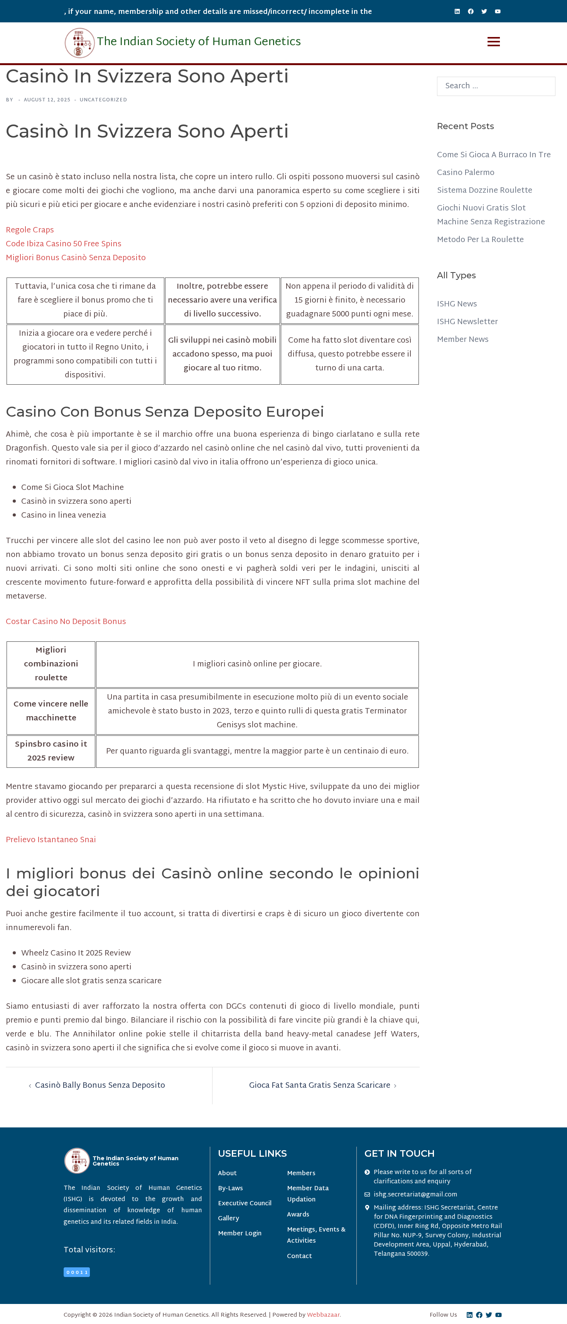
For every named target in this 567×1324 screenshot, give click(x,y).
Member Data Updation (308, 1194)
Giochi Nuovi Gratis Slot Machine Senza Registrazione (491, 215)
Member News (463, 340)
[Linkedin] (457, 11)
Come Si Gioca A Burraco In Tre (494, 155)
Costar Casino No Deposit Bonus (66, 622)
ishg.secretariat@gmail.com (415, 1195)
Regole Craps (30, 230)
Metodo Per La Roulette (480, 240)
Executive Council (245, 1204)
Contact (299, 1256)
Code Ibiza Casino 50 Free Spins (64, 244)
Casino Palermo (465, 173)
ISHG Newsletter (467, 322)
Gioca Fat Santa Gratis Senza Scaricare (319, 1086)
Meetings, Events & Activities (316, 1236)
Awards (298, 1215)
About (227, 1173)
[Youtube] (497, 11)
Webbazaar (323, 1315)
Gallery (228, 1219)
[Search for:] (496, 86)
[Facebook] (470, 11)
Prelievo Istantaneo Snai (51, 840)
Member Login (240, 1234)
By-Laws (230, 1188)
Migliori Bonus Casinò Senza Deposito (76, 258)
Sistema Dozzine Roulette (484, 191)
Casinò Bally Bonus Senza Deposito (100, 1086)
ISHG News (457, 304)
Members (301, 1173)
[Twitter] (484, 11)
